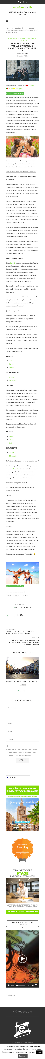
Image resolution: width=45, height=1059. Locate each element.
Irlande (25, 595)
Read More (22, 1056)
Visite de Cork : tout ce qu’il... (22, 682)
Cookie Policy (10, 995)
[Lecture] (9, 985)
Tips (26, 40)
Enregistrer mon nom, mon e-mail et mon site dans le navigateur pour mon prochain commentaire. (22, 752)
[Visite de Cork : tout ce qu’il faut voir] (22, 668)
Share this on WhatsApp (16, 93)
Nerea (26, 53)
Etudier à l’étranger (27, 38)
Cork (10, 361)
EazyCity (13, 263)
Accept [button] (39, 1052)
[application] (22, 959)
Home (8, 28)
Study (20, 40)
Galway (11, 367)
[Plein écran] (36, 985)
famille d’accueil (13, 595)
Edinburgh (12, 380)
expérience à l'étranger (15, 592)
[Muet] (32, 985)
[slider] (20, 985)
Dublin (11, 364)
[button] (22, 958)
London (11, 377)
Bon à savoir (19, 28)
